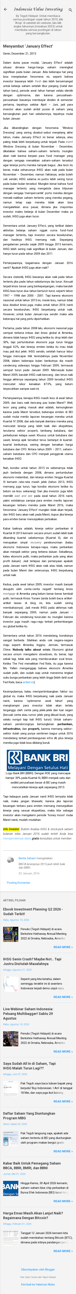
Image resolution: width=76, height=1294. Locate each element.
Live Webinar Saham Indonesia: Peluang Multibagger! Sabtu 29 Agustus (28, 1013)
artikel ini (28, 682)
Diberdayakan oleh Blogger (38, 1269)
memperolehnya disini (17, 838)
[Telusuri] (70, 10)
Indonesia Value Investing (38, 9)
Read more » (63, 947)
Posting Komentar (18, 882)
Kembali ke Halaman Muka (38, 1284)
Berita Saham (27, 858)
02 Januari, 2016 (29, 873)
